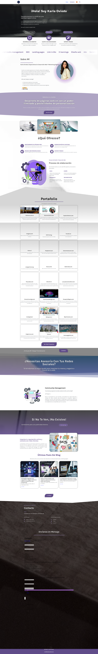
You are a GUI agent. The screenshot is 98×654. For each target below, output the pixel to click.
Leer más (22, 486)
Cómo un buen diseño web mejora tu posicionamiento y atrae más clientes (48, 480)
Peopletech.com (49, 250)
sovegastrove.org (29, 267)
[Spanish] (76, 2)
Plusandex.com (29, 281)
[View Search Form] (80, 2)
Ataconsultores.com (49, 215)
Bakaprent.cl (49, 317)
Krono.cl (49, 334)
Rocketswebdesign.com (49, 299)
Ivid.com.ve (49, 281)
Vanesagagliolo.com (68, 335)
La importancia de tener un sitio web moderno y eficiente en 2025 (68, 479)
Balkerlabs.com (68, 266)
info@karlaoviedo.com (49, 651)
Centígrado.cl (29, 317)
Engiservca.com (29, 334)
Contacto (72, 2)
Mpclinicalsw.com (68, 317)
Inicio (67, 2)
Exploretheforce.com (68, 215)
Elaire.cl (30, 250)
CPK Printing (49, 235)
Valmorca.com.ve (30, 215)
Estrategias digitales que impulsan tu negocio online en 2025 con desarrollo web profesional (29, 480)
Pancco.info (49, 266)
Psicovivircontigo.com (29, 299)
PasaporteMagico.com (68, 299)
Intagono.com (29, 233)
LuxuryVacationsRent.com (68, 281)
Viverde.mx (68, 233)
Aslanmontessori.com (68, 250)
